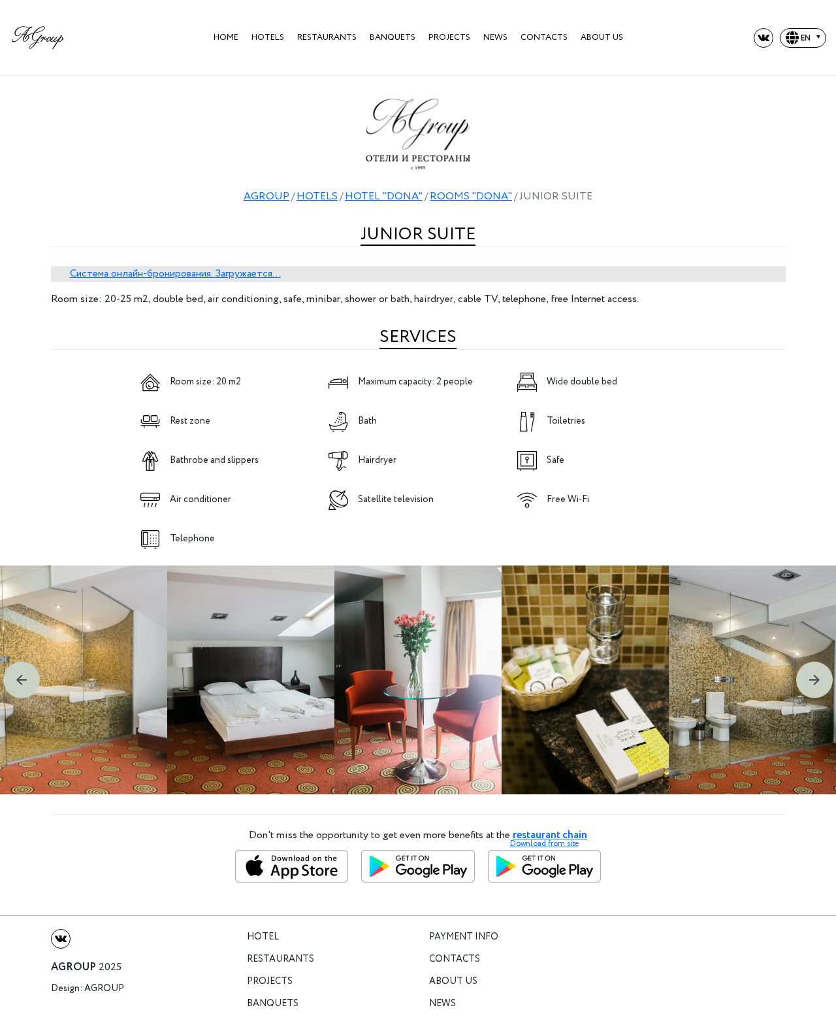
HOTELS (267, 37)
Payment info (463, 937)
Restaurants (327, 37)
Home (226, 37)
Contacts (544, 37)
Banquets (392, 37)
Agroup (104, 988)
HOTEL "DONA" (384, 196)
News (495, 37)
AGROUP (266, 196)
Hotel (263, 937)
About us (602, 37)
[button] (21, 680)
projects (449, 37)
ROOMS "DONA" (471, 196)
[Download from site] (544, 866)
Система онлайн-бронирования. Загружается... (175, 273)
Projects (270, 981)
